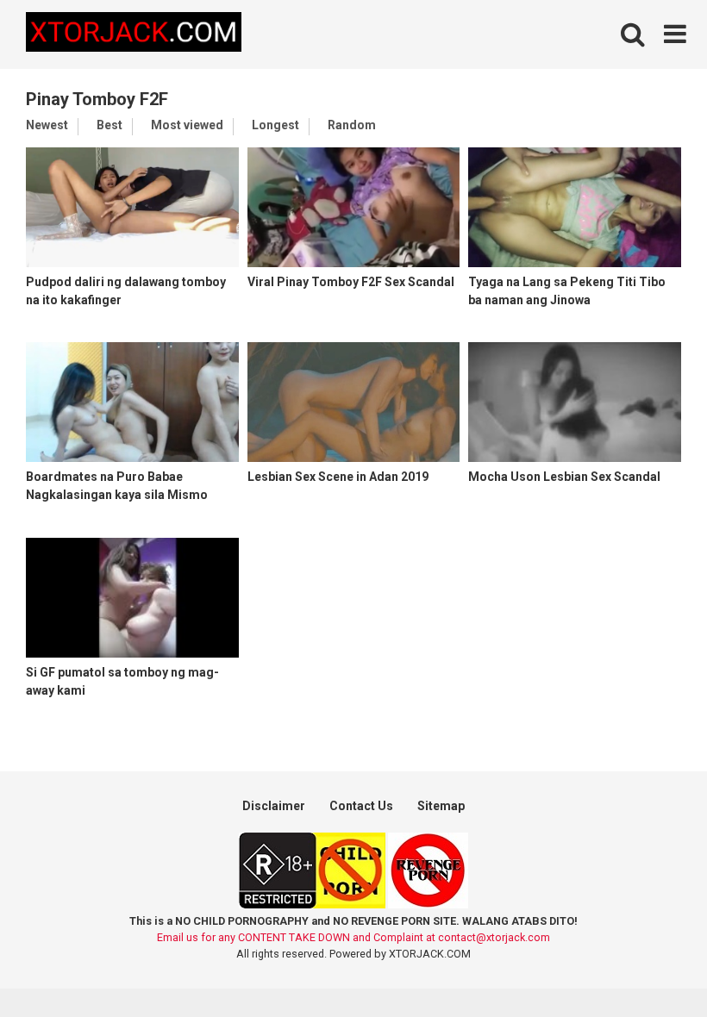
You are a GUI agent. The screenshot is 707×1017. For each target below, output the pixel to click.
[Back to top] (649, 965)
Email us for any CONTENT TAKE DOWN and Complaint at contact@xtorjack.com (353, 937)
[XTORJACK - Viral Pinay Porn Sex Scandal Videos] (133, 35)
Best (109, 125)
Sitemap (441, 806)
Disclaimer (273, 806)
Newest (47, 125)
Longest (275, 125)
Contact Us (361, 806)
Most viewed (187, 125)
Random (352, 125)
